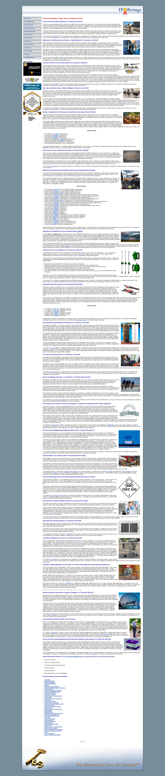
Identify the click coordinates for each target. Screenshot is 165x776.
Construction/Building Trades (52, 691)
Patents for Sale (28, 25)
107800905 (57, 315)
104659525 (56, 220)
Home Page (27, 18)
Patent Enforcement (29, 31)
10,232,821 (55, 371)
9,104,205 (54, 559)
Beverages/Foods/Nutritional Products (54, 687)
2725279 (56, 190)
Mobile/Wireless (48, 712)
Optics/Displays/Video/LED (51, 714)
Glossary (26, 54)
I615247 (54, 224)
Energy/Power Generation (51, 702)
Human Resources (49, 705)
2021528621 (55, 137)
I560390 (54, 217)
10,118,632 (68, 583)
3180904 (56, 197)
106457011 (56, 473)
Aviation (46, 685)
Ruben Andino (70, 744)
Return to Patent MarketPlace (52, 734)
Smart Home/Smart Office (51, 724)
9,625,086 (56, 206)
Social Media (47, 725)
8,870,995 (69, 534)
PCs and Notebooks (49, 718)
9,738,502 (54, 166)
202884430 (56, 201)
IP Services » (28, 47)
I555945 (54, 212)
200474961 (56, 198)
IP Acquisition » (28, 38)
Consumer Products (49, 694)
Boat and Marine (48, 689)
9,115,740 (55, 189)
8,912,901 (94, 654)
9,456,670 (54, 632)
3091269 (56, 208)
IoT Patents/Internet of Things (52, 706)
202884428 (56, 194)
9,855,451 (66, 471)
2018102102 (110, 425)
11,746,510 (54, 36)
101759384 (56, 216)
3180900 (56, 192)
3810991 (56, 135)
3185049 (79, 231)
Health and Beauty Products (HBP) (53, 704)
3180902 (56, 204)
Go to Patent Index (49, 733)
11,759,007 (56, 133)
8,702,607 (54, 516)
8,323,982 (63, 495)
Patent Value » (28, 41)
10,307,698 (55, 347)
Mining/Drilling (48, 710)
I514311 (56, 314)
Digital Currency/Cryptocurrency (53, 696)
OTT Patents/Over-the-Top (51, 716)
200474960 (56, 205)
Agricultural (47, 679)
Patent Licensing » (29, 44)
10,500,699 (56, 221)
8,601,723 (56, 310)
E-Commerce (48, 700)
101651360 (56, 210)
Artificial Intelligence (49, 682)
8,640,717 (54, 451)
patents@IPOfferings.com (75, 656)
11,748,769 (54, 108)
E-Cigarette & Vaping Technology (53, 698)
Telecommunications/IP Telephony (53, 729)
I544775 (54, 219)
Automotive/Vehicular (50, 683)
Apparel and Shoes (49, 681)
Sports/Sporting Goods (50, 728)
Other (46, 732)
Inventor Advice (28, 34)
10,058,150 (105, 635)
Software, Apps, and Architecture (53, 726)
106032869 (56, 213)
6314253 (127, 471)
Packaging (47, 717)
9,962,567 (75, 471)
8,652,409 (55, 495)
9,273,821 (56, 196)
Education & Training (50, 701)
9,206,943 (56, 202)
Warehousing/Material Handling (52, 730)
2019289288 (62, 139)
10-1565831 (109, 471)
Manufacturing (48, 708)
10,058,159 (55, 425)
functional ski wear (81, 320)
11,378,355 (63, 58)
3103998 (61, 140)
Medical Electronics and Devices (53, 709)
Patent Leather (28, 51)
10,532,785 (64, 399)
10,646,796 (55, 84)
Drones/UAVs (48, 697)
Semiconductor (48, 722)
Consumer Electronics (50, 693)
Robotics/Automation (50, 721)
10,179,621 (55, 399)
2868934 (56, 214)
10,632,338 (64, 280)
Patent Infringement (29, 28)
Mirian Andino (78, 744)
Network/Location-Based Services (53, 713)
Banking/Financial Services (51, 686)
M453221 (61, 200)
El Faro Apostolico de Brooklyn (91, 744)
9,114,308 (55, 311)
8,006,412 (56, 308)
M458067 (61, 193)
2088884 (56, 312)
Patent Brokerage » (29, 21)
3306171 (56, 223)
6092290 (56, 209)
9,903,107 (54, 613)
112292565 (55, 136)
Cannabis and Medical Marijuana (53, 690)
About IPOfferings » (29, 57)
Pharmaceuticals (49, 720)
